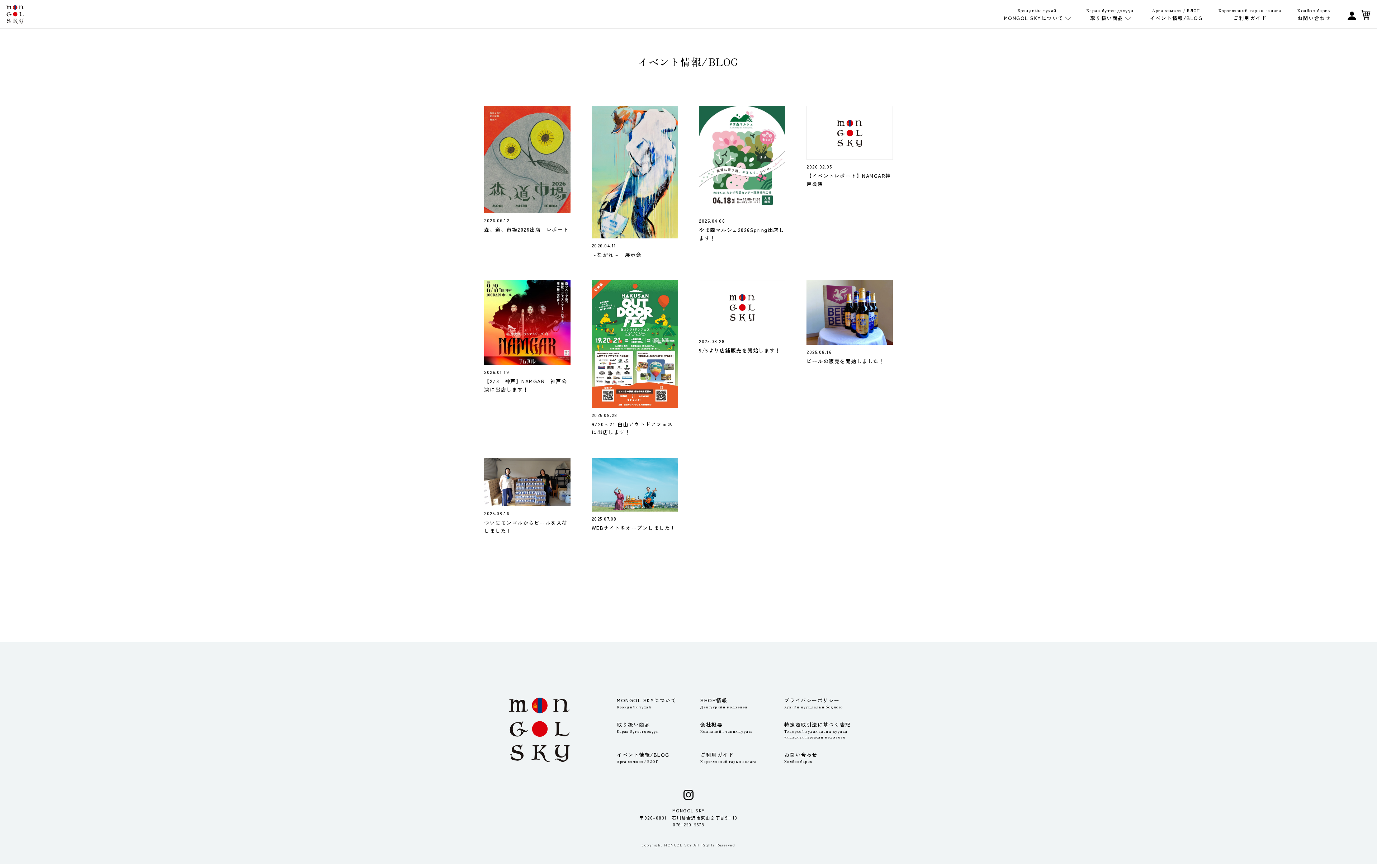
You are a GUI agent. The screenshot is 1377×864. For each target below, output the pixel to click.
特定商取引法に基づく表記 (817, 730)
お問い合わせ (1314, 15)
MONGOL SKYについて (646, 703)
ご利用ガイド (1250, 15)
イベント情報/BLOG (1176, 15)
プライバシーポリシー (813, 703)
